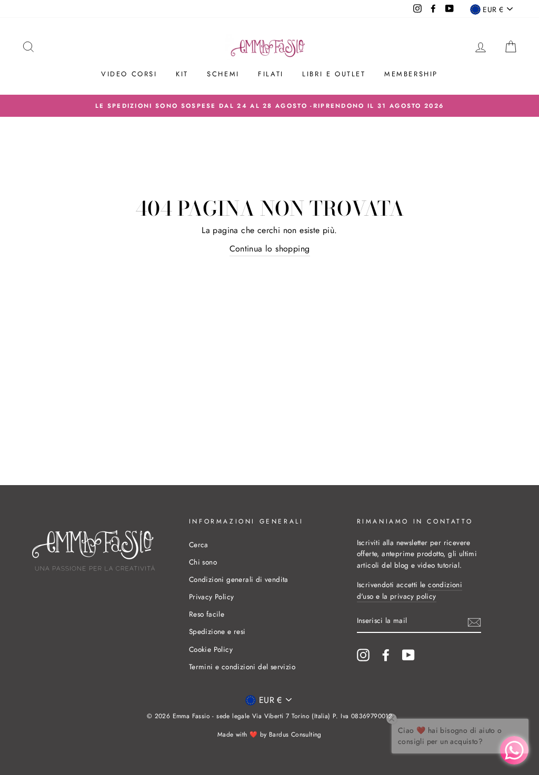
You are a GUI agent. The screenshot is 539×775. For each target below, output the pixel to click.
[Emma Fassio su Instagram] (363, 655)
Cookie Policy (211, 649)
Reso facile (206, 614)
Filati (271, 74)
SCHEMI (223, 74)
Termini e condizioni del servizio (242, 666)
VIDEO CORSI (129, 74)
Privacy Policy (211, 596)
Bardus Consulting (295, 734)
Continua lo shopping (269, 249)
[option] (269, 106)
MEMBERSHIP (411, 74)
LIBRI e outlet (333, 74)
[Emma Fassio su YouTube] (408, 655)
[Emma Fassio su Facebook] (386, 655)
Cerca (198, 544)
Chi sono (203, 562)
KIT (182, 74)
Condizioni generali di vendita (238, 579)
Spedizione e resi (217, 631)
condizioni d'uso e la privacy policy (410, 590)
